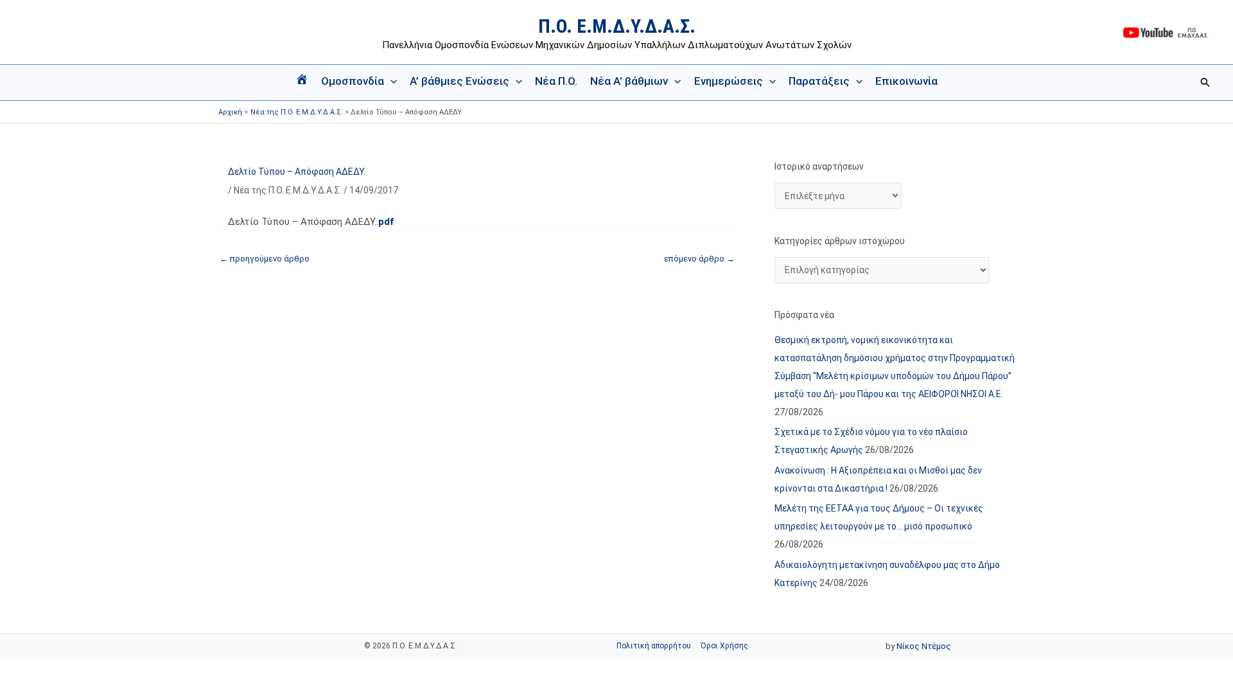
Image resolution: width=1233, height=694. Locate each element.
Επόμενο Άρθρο (699, 258)
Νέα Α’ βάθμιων (629, 81)
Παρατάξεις (819, 81)
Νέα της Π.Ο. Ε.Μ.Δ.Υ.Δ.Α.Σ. (288, 190)
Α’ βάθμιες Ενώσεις (459, 81)
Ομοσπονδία (352, 81)
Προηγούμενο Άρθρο (265, 258)
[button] (390, 81)
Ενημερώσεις (728, 81)
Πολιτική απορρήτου (653, 645)
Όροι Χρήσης (724, 645)
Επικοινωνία (906, 81)
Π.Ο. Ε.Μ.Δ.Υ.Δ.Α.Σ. (616, 26)
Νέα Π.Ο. (556, 81)
